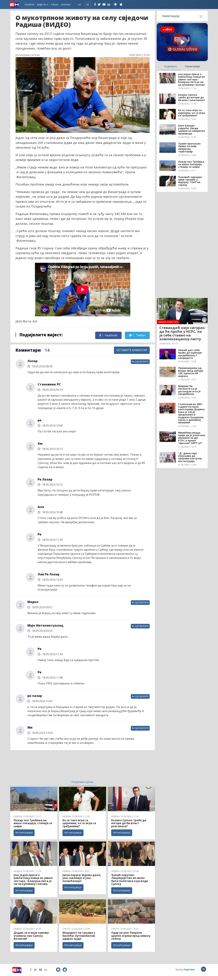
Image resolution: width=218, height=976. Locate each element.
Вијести (41, 4)
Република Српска (82, 782)
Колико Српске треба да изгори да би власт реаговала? (128, 823)
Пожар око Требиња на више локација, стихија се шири (33, 823)
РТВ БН (54, 4)
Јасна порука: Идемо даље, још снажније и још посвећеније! (82, 878)
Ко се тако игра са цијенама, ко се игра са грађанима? (79, 823)
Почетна (29, 4)
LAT (79, 4)
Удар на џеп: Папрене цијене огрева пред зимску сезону (130, 936)
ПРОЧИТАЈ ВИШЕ (24, 832)
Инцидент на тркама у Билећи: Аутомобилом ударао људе (79, 936)
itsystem (189, 969)
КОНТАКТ (66, 4)
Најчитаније (192, 66)
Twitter (140, 335)
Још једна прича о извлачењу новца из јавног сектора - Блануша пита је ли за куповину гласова (33, 879)
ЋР (87, 4)
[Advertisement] (55, 767)
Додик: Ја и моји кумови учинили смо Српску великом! (31, 936)
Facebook (110, 335)
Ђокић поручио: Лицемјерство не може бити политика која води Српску (129, 879)
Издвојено (170, 66)
